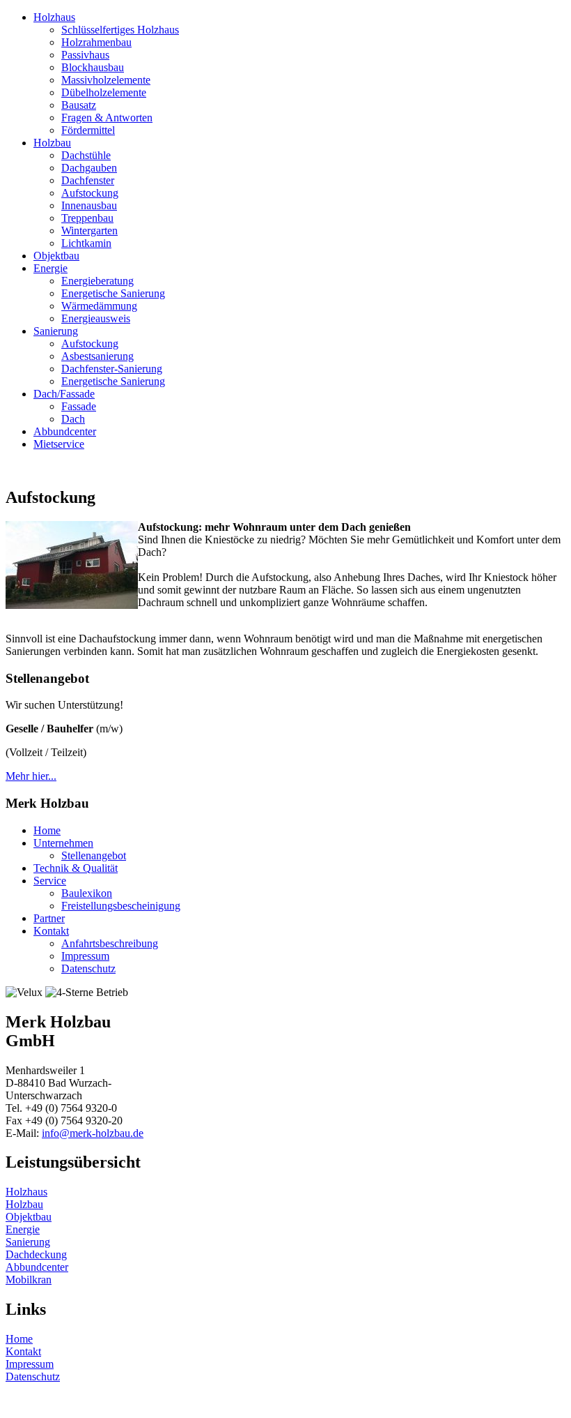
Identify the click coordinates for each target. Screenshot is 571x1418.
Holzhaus (54, 17)
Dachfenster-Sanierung (111, 369)
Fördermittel (88, 130)
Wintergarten (89, 230)
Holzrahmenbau (96, 42)
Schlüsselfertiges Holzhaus (120, 30)
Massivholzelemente (105, 80)
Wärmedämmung (99, 306)
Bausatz (78, 105)
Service (49, 881)
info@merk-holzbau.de (92, 1133)
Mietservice (58, 444)
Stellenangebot (93, 855)
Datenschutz (88, 968)
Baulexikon (86, 893)
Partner (49, 918)
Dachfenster (87, 180)
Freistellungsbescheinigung (120, 906)
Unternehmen (63, 843)
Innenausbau (89, 205)
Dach (73, 419)
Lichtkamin (86, 243)
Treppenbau (87, 218)
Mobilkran (29, 1279)
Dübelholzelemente (103, 92)
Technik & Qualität (75, 868)
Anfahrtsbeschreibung (109, 943)
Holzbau (52, 143)
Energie (50, 268)
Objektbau (56, 256)
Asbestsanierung (97, 356)
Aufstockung (89, 193)
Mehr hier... (31, 776)
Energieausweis (95, 318)
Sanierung (55, 331)
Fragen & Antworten (106, 117)
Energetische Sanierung (113, 293)
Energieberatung (97, 281)
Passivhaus (85, 55)
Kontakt (51, 931)
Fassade (78, 406)
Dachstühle (86, 155)
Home (47, 830)
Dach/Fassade (64, 394)
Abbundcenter (64, 431)
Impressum (85, 956)
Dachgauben (89, 168)
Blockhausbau (92, 67)
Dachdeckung (36, 1254)
